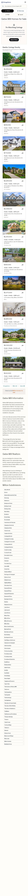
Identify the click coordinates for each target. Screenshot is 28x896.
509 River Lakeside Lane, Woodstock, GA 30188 (13, 270)
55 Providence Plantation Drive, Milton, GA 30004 (13, 186)
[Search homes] (3, 6)
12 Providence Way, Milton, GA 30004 (13, 297)
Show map (21, 10)
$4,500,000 (8, 345)
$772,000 (7, 153)
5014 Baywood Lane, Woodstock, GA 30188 (13, 158)
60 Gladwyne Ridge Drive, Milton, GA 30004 (13, 74)
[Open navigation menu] (25, 2)
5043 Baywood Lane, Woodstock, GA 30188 (13, 102)
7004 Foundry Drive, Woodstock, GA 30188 (13, 214)
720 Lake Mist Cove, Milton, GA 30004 (13, 324)
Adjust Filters (14, 39)
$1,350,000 (8, 69)
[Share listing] (22, 69)
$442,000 (7, 373)
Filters (8, 10)
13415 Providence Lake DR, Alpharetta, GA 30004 (13, 242)
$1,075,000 (8, 292)
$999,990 (7, 125)
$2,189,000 (8, 181)
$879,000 (7, 97)
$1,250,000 (8, 237)
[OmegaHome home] (6, 2)
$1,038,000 (8, 209)
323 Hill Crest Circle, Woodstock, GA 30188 (13, 379)
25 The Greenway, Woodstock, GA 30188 (12, 351)
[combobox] (15, 6)
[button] (4, 59)
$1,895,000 (8, 319)
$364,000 (7, 265)
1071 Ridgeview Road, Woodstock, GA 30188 (13, 130)
